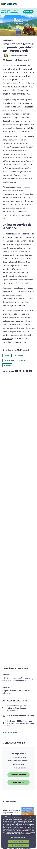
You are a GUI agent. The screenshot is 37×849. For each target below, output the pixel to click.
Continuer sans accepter (18, 837)
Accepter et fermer (18, 841)
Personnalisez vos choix (19, 845)
